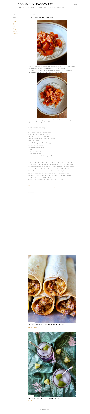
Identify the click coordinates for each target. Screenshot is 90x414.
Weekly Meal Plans (40, 7)
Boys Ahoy (40, 130)
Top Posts (50, 7)
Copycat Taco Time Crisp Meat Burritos (46, 325)
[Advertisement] (52, 239)
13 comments (34, 400)
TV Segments (57, 7)
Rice (13, 28)
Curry (14, 23)
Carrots (14, 19)
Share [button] (14, 14)
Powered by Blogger (46, 409)
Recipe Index (30, 7)
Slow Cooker (15, 30)
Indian (14, 26)
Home (19, 7)
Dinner (14, 24)
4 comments (34, 327)
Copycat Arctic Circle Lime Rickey (43, 398)
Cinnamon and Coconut (35, 4)
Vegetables (15, 33)
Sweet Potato (16, 31)
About (23, 7)
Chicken (14, 21)
